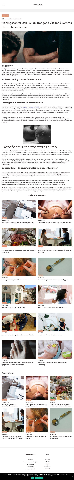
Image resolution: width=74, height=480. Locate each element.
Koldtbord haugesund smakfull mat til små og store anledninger (18, 251)
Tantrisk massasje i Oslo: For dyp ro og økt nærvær (54, 222)
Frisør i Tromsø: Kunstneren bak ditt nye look (52, 307)
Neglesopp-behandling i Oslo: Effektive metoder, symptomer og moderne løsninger (17, 364)
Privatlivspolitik (39, 477)
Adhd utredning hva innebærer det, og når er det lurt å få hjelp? (55, 251)
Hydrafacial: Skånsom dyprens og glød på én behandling (52, 364)
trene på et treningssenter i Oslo (30, 107)
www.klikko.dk (31, 469)
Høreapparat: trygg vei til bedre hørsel (14, 280)
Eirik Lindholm (18, 18)
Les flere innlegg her (37, 195)
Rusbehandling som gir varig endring (13, 307)
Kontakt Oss (47, 466)
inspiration (5, 15)
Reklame (47, 459)
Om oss (47, 461)
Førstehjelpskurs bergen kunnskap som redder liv (17, 335)
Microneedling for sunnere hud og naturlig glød (53, 280)
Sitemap (47, 468)
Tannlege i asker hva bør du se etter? (50, 335)
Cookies (47, 464)
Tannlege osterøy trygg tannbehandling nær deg (18, 222)
